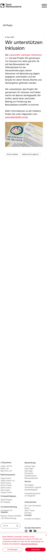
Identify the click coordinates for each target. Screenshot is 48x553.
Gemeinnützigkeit (30, 154)
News (26, 508)
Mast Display (6, 500)
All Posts (7, 25)
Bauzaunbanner (31, 478)
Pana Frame (6, 483)
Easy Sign (29, 468)
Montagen (29, 485)
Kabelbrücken (31, 476)
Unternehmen (12, 154)
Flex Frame (5, 490)
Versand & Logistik (33, 487)
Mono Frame (6, 485)
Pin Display (5, 502)
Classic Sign (30, 466)
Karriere (27, 513)
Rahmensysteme (8, 475)
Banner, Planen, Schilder (11, 516)
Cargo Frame (6, 492)
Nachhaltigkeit (31, 490)
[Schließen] (45, 536)
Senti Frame (6, 488)
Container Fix (6, 510)
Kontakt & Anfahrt (32, 519)
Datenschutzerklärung (29, 544)
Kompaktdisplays (8, 496)
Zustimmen (35, 550)
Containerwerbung (9, 507)
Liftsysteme (6, 462)
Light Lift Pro (6, 466)
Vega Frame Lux (8, 480)
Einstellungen (12, 550)
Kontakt (28, 515)
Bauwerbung (30, 463)
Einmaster (29, 473)
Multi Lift (5, 468)
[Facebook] (30, 530)
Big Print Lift (6, 471)
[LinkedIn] (35, 530)
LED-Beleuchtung (8, 518)
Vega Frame (6, 478)
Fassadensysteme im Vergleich (32, 494)
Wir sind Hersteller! (32, 506)
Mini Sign (29, 471)
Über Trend (29, 510)
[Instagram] (26, 530)
